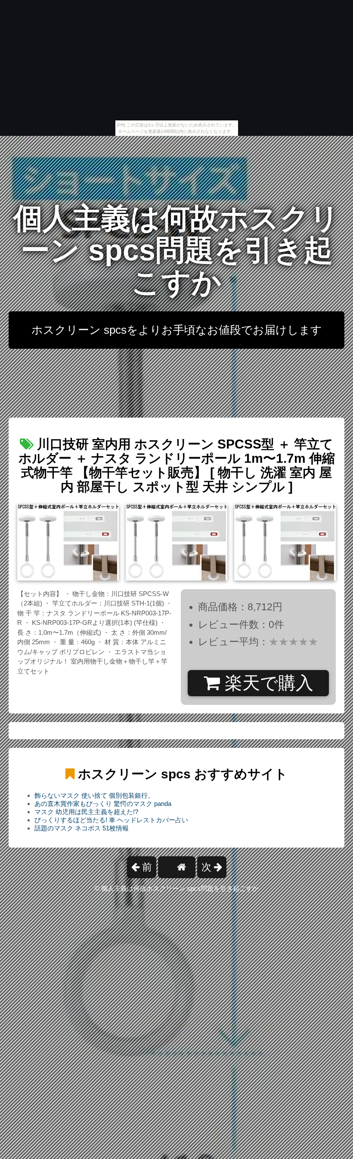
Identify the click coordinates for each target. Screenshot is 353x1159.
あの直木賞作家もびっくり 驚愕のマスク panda (102, 803)
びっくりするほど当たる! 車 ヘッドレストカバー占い (111, 820)
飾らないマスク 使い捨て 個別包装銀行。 (94, 795)
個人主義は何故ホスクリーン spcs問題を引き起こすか (176, 250)
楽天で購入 (266, 683)
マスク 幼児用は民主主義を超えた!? (86, 811)
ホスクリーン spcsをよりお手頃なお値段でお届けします (176, 329)
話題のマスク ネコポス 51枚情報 (81, 828)
